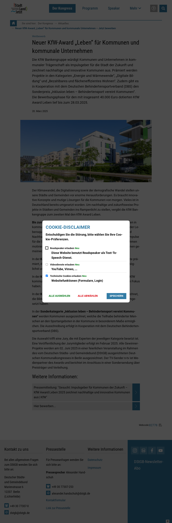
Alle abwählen (88, 295)
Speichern (116, 295)
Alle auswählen (59, 295)
